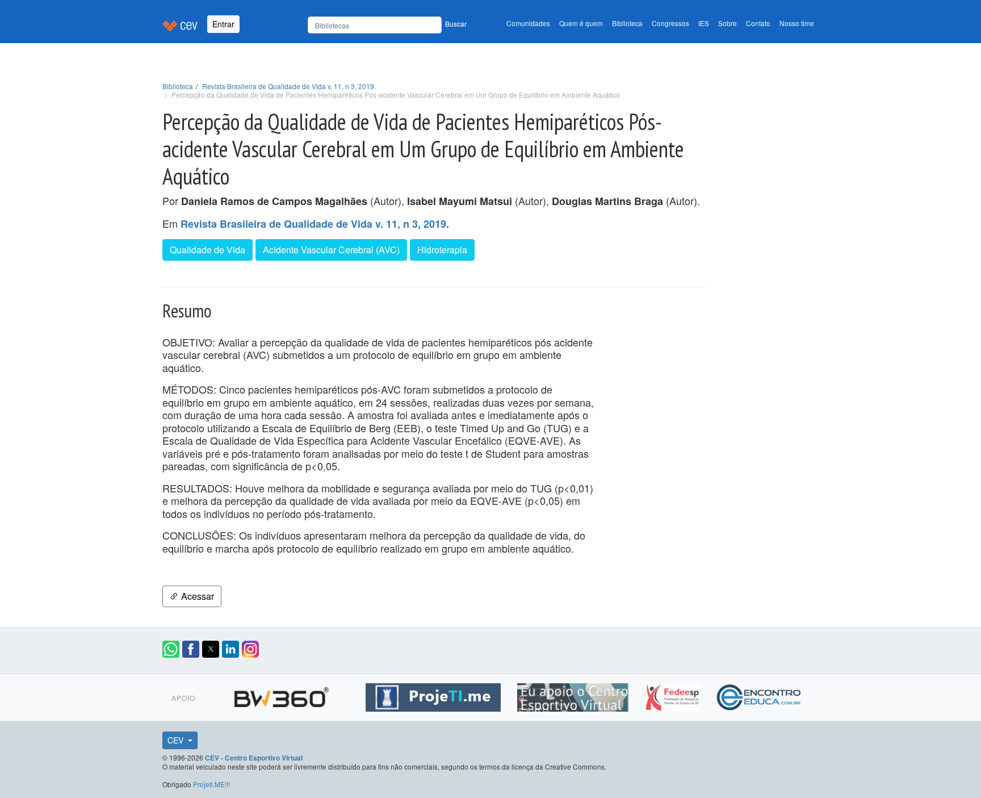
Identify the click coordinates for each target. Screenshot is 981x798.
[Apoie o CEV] (574, 695)
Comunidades (528, 23)
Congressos (670, 23)
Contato (758, 23)
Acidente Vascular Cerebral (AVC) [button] (331, 249)
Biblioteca (627, 23)
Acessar (196, 596)
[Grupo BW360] (283, 695)
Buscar (456, 23)
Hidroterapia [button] (442, 249)
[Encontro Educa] (759, 695)
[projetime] (434, 695)
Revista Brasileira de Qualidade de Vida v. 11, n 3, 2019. (289, 86)
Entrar (223, 24)
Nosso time (796, 23)
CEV (176, 740)
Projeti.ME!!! (211, 784)
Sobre (727, 23)
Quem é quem (581, 23)
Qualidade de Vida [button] (207, 249)
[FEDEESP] (673, 695)
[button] (170, 649)
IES (703, 23)
